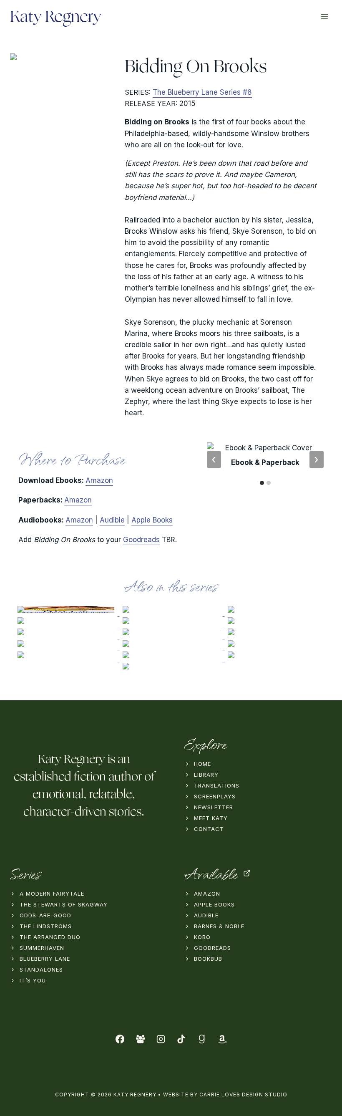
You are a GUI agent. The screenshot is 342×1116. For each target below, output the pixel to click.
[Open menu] (324, 16)
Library (206, 774)
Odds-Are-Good (45, 915)
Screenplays (215, 796)
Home (202, 763)
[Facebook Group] (140, 1039)
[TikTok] (181, 1039)
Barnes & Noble (219, 926)
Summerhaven (42, 947)
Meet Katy (211, 818)
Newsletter (213, 807)
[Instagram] (161, 1039)
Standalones (41, 969)
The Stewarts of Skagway (64, 904)
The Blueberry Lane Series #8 (202, 92)
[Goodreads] (202, 1039)
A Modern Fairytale (52, 893)
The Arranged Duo (50, 937)
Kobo (202, 937)
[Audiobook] (269, 483)
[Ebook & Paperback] (262, 483)
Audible (112, 520)
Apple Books (152, 520)
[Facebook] (120, 1039)
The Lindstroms (46, 926)
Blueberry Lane (45, 958)
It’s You (33, 980)
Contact (209, 829)
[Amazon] (222, 1039)
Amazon (99, 480)
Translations (216, 785)
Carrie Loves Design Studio (243, 1094)
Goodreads (141, 539)
